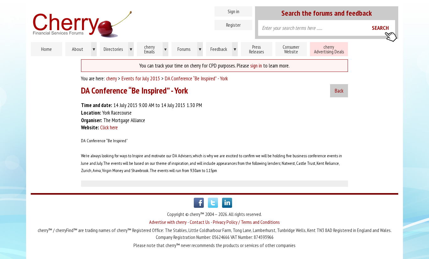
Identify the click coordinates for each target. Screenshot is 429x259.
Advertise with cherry (168, 222)
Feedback (223, 49)
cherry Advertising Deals (329, 49)
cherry (111, 78)
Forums (189, 49)
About (83, 49)
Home (109, 22)
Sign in (233, 11)
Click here (109, 127)
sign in (256, 65)
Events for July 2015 (141, 78)
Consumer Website (291, 49)
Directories (118, 49)
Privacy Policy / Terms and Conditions (246, 222)
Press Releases (256, 49)
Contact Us (200, 222)
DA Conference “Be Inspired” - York (196, 78)
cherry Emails (155, 49)
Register (233, 25)
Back (339, 90)
